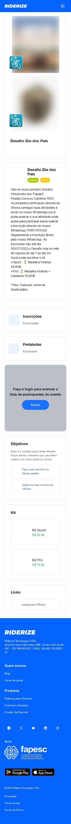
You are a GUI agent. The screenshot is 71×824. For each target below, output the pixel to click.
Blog (7, 673)
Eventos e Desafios (16, 705)
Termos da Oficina (14, 810)
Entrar (35, 405)
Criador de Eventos (16, 712)
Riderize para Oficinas (18, 698)
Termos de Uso (12, 803)
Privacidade (10, 796)
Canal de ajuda (14, 680)
